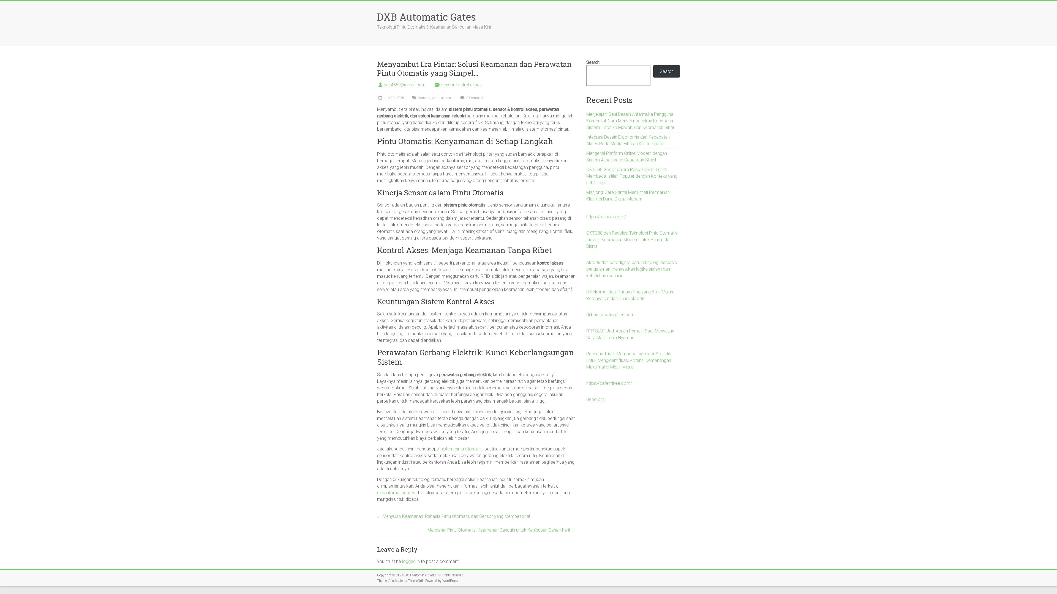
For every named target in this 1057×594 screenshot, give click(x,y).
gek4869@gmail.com (405, 84)
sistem (446, 98)
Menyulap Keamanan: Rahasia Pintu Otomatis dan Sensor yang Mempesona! (453, 516)
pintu (436, 98)
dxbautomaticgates (396, 492)
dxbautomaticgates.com (610, 314)
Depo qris (595, 399)
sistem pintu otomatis (462, 449)
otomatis (424, 98)
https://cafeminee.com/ (609, 383)
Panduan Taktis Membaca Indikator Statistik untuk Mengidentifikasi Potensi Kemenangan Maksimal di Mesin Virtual (628, 360)
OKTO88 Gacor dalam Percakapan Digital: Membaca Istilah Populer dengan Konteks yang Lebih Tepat (631, 176)
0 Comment (474, 98)
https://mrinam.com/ (606, 216)
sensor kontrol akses (461, 84)
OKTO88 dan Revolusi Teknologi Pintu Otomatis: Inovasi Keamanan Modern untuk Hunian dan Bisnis (632, 239)
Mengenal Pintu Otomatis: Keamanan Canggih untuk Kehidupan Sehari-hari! (501, 530)
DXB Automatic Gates (426, 16)
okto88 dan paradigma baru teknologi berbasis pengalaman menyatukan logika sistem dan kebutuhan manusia (631, 269)
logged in (411, 561)
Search (593, 62)
